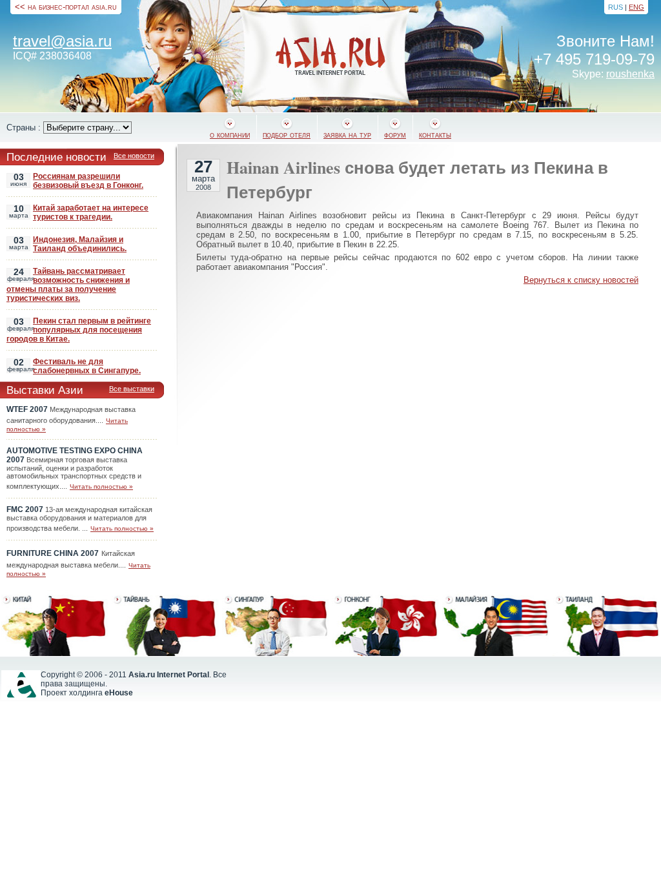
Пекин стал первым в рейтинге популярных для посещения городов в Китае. (78, 330)
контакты (435, 134)
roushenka (630, 73)
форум (395, 134)
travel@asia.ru (62, 41)
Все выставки (131, 389)
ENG (636, 7)
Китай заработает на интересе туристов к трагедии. (90, 212)
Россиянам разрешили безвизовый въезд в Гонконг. (88, 181)
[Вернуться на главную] (330, 56)
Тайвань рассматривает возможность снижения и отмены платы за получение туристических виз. (68, 285)
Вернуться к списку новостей (581, 280)
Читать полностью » (101, 486)
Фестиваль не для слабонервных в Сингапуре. (87, 366)
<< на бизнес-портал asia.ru (66, 7)
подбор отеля (286, 134)
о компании (230, 134)
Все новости (134, 155)
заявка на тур (347, 134)
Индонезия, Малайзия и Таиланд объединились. (80, 244)
